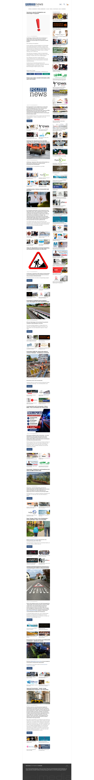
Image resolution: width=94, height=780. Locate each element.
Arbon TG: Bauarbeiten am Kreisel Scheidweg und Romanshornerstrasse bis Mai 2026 (38, 248)
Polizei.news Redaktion (34, 160)
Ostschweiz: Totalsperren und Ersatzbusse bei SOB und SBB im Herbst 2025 (38, 470)
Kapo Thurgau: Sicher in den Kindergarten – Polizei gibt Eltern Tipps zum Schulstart (37, 519)
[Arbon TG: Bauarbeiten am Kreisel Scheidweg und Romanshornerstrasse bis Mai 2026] (38, 260)
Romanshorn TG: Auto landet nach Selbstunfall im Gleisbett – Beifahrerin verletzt (38, 640)
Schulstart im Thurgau (34, 539)
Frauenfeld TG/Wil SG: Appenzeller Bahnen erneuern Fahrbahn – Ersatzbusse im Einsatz (38, 352)
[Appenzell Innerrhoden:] (38, 697)
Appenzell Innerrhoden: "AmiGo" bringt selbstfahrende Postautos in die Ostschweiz (37, 689)
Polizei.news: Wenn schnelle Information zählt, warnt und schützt (38, 78)
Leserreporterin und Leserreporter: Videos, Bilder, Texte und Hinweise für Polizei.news (37, 407)
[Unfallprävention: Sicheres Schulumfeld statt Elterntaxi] (38, 199)
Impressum (28, 765)
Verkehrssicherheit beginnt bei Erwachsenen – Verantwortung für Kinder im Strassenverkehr (38, 567)
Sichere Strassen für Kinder (32, 610)
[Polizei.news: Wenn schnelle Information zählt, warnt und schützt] (38, 92)
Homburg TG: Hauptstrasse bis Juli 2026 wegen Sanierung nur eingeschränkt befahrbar (38, 141)
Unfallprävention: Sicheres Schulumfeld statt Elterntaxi (38, 190)
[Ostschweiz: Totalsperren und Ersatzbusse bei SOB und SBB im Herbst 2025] (38, 478)
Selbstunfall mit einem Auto (36, 661)
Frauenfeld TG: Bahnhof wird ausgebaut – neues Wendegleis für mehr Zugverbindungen (38, 301)
